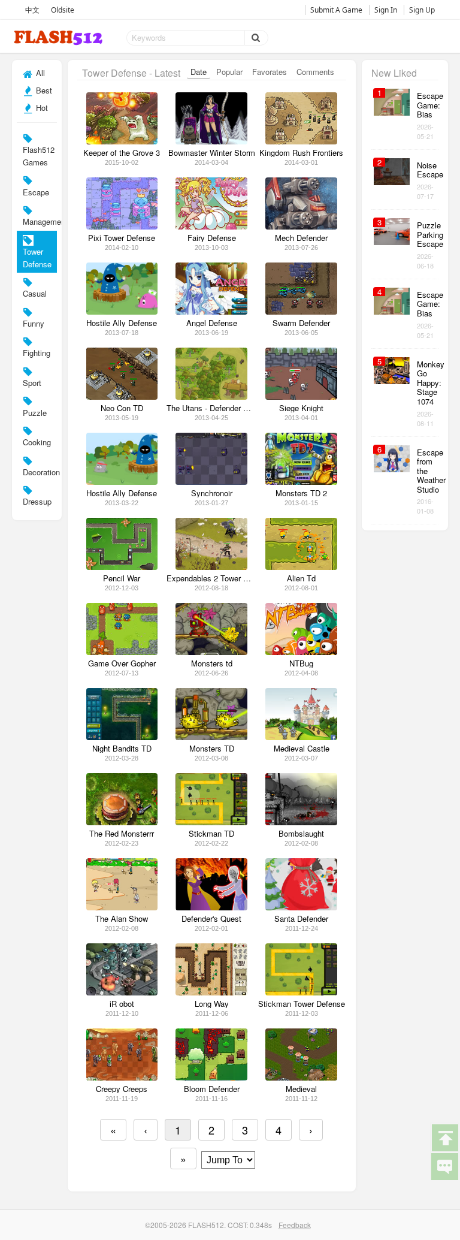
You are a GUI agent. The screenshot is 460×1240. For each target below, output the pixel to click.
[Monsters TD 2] (301, 481)
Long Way (212, 1004)
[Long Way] (211, 992)
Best (43, 90)
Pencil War (121, 578)
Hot (41, 107)
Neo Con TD (122, 408)
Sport (32, 382)
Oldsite (62, 10)
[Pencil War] (122, 566)
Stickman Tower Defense (301, 1004)
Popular (229, 71)
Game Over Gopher (122, 663)
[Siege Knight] (301, 396)
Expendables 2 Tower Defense (211, 578)
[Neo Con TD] (122, 396)
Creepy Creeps (121, 1089)
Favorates (269, 71)
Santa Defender (301, 919)
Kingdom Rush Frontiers (301, 153)
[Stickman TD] (211, 822)
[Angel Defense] (211, 311)
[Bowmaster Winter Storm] (211, 141)
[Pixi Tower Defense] (122, 226)
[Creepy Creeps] (122, 1077)
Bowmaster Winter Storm (211, 153)
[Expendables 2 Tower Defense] (211, 566)
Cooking (37, 442)
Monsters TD (211, 748)
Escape (36, 192)
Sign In (385, 10)
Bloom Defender (212, 1089)
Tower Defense (37, 258)
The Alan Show (121, 919)
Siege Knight (301, 408)
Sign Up (422, 10)
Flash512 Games (39, 156)
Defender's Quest (211, 919)
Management (39, 221)
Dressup (37, 501)
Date (198, 71)
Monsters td (211, 663)
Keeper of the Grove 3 (121, 153)
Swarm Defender (301, 323)
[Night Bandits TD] (122, 737)
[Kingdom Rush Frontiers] (301, 141)
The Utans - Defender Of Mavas (211, 408)
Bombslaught (301, 833)
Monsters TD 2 (301, 493)
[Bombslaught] (301, 822)
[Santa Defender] (301, 907)
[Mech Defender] (301, 226)
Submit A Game (336, 10)
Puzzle (35, 412)
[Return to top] (444, 1137)
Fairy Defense (211, 238)
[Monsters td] (211, 651)
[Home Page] (59, 38)
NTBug (301, 663)
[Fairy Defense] (211, 226)
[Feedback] (444, 1165)
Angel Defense (211, 323)
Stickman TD (211, 833)
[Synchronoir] (211, 481)
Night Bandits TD (122, 748)
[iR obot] (122, 992)
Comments (315, 71)
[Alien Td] (301, 566)
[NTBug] (301, 651)
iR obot (122, 1004)
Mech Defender (301, 238)
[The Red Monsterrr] (122, 822)
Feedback (295, 1225)
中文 (32, 10)
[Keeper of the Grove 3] (122, 141)
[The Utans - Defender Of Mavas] (211, 396)
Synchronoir (211, 493)
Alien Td (301, 578)
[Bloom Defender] (211, 1077)
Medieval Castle (301, 748)
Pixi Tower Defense (121, 238)
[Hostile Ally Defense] (122, 311)
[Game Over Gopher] (122, 651)
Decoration (39, 472)
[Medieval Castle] (301, 737)
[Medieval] (301, 1077)
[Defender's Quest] (211, 907)
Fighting (36, 352)
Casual (35, 293)
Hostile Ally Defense (121, 323)
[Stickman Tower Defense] (301, 992)
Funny (33, 323)
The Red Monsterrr (121, 833)
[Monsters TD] (211, 737)
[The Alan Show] (122, 907)
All (39, 73)
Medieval (301, 1089)
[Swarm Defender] (301, 311)
